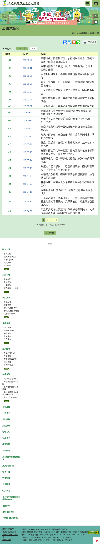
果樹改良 (7, 333)
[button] (87, 3)
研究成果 (6, 298)
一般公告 (6, 413)
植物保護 (6, 374)
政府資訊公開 (8, 466)
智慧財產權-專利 (10, 308)
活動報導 (6, 419)
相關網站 (6, 506)
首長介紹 (7, 254)
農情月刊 (7, 282)
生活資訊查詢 (8, 512)
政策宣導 (6, 478)
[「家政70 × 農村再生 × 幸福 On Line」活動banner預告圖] (50, 16)
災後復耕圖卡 (9, 314)
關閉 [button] (50, 244)
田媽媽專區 (8, 365)
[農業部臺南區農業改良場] (20, 3)
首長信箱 (6, 451)
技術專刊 (7, 285)
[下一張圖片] (96, 16)
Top (96, 540)
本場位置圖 (6, 540)
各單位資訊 (8, 260)
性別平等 (6, 491)
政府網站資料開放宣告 (10, 536)
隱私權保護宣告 (8, 529)
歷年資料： (8, 48)
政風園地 (6, 484)
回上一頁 (50, 233)
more (6, 269)
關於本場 (6, 249)
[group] (50, 16)
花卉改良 (7, 339)
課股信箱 (7, 265)
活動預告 (6, 426)
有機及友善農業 (10, 359)
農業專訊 (7, 279)
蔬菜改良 (7, 336)
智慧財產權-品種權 (11, 311)
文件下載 (6, 472)
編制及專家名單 (10, 257)
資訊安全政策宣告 (9, 532)
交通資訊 (7, 263)
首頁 (74, 33)
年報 (16, 288)
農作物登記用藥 (10, 379)
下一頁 (54, 220)
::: (84, 1)
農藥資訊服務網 (10, 397)
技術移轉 (7, 305)
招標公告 (6, 438)
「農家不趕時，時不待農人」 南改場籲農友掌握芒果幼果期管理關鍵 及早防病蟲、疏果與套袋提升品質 (68, 201)
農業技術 (6, 323)
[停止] (96, 22)
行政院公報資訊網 (10, 518)
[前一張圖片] (4, 16)
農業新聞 (6, 407)
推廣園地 (6, 349)
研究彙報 (7, 288)
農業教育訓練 (9, 353)
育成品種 (7, 302)
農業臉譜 (7, 356)
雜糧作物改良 (9, 330)
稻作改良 (7, 328)
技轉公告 (6, 432)
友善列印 (92, 42)
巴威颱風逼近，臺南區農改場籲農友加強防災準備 (68, 106)
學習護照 (6, 444)
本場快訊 (83, 33)
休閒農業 (7, 362)
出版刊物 (6, 275)
